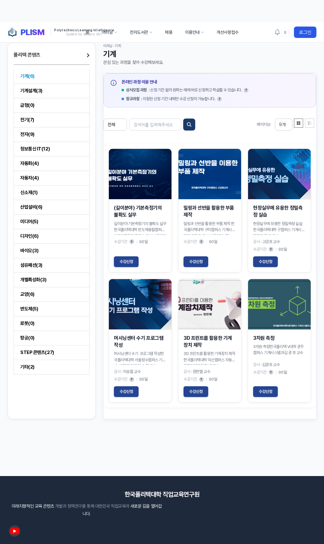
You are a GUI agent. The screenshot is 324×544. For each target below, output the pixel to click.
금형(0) (27, 105)
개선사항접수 (227, 32)
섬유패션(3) (31, 265)
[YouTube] (14, 531)
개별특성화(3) (33, 280)
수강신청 (126, 261)
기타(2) (27, 367)
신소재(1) (28, 192)
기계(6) (27, 76)
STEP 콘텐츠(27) (37, 352)
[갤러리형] (298, 123)
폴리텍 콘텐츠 (27, 55)
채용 (168, 32)
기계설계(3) (31, 91)
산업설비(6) (31, 207)
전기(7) (27, 120)
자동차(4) (29, 178)
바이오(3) (29, 251)
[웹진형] (310, 123)
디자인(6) (29, 236)
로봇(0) (27, 323)
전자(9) (27, 134)
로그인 (305, 32)
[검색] (189, 125)
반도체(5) (29, 309)
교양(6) (27, 294)
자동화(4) (29, 163)
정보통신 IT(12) (35, 149)
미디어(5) (29, 221)
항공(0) (27, 338)
